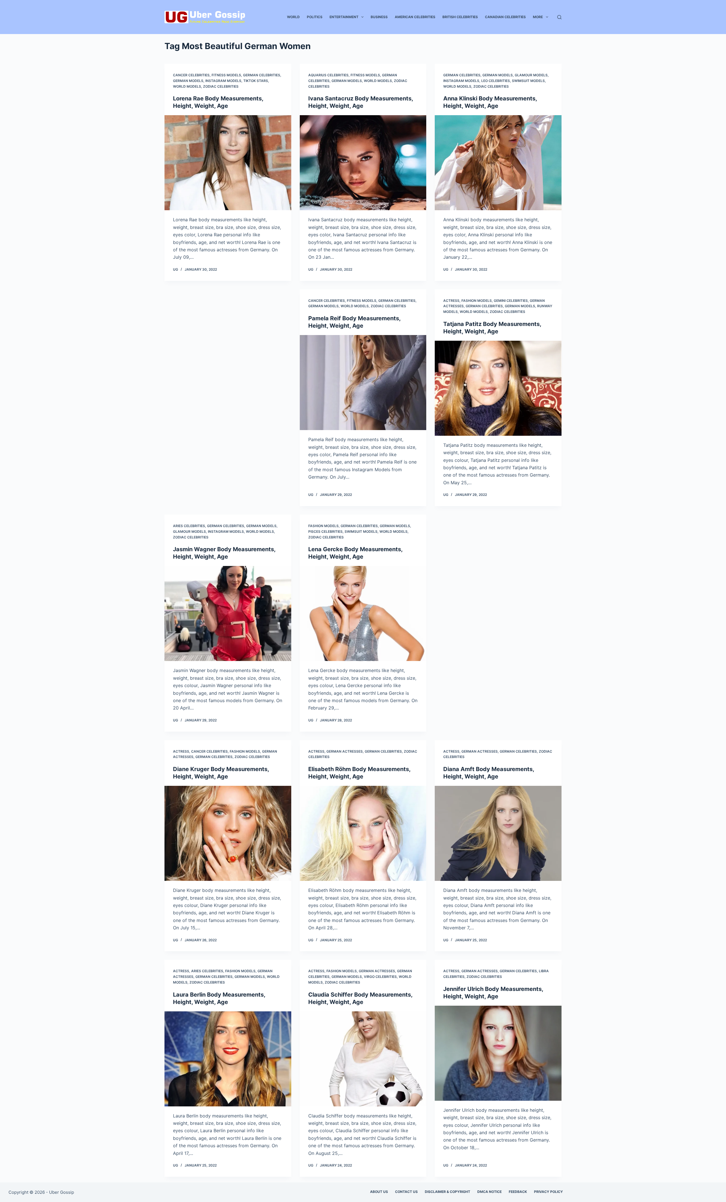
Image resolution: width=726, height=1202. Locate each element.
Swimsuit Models (528, 81)
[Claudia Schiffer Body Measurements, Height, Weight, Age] (363, 1058)
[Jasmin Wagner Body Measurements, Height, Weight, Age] (227, 613)
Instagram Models (223, 81)
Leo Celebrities (495, 81)
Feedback (518, 1192)
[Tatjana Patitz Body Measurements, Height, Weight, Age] (498, 388)
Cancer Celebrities (191, 75)
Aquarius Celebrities (328, 75)
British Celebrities (460, 17)
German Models (188, 81)
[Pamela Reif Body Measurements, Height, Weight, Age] (363, 382)
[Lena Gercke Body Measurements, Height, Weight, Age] (363, 613)
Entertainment (344, 17)
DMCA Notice (489, 1192)
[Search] (559, 17)
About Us (379, 1192)
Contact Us (406, 1192)
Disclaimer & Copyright (447, 1192)
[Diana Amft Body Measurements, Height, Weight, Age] (498, 833)
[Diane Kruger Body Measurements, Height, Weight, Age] (227, 833)
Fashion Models (476, 300)
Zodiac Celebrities (221, 86)
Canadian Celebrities (505, 17)
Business (379, 17)
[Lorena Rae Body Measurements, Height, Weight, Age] (227, 162)
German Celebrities (261, 75)
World (293, 17)
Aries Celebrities (189, 526)
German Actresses (344, 751)
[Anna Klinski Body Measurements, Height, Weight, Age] (498, 162)
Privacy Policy (548, 1192)
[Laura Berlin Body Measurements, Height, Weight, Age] (227, 1058)
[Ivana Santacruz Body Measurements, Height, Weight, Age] (363, 162)
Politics (314, 17)
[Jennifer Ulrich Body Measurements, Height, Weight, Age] (498, 1053)
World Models (187, 86)
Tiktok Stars (255, 81)
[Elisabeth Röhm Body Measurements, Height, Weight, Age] (363, 833)
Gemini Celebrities (511, 300)
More (538, 17)
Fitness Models (226, 75)
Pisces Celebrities (325, 531)
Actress (451, 300)
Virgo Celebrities (380, 976)
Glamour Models (531, 75)
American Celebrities (415, 17)
